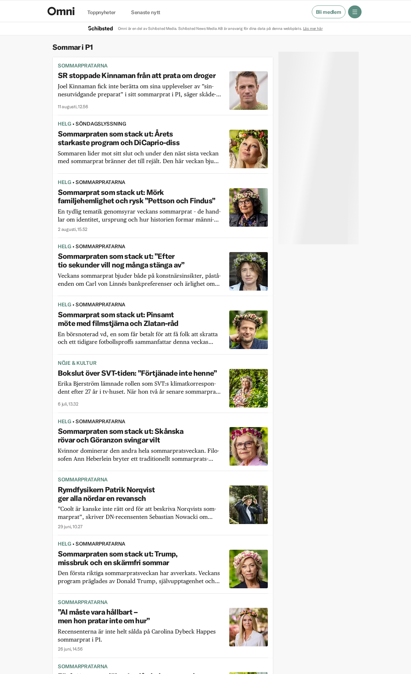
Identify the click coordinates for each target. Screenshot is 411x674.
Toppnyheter (101, 12)
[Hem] (61, 11)
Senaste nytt (145, 12)
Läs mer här (313, 28)
